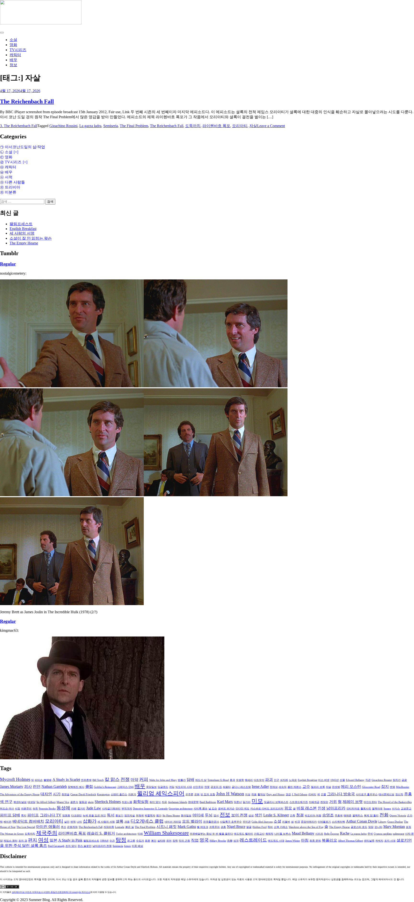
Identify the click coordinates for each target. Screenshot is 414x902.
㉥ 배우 (6, 172)
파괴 (269, 780)
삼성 (251, 815)
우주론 (189, 794)
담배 (190, 780)
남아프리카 (335, 808)
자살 (253, 126)
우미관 (247, 821)
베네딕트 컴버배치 (28, 821)
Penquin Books (47, 808)
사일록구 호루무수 (231, 821)
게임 (171, 787)
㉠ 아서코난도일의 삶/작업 (22, 147)
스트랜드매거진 (298, 802)
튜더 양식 (155, 802)
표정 (408, 827)
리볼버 (286, 821)
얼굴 (249, 827)
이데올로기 (324, 821)
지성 (247, 794)
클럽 (89, 786)
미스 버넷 (323, 780)
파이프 (33, 815)
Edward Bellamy (355, 780)
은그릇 (131, 840)
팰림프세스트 (21, 224)
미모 (257, 801)
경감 (288, 794)
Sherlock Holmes (108, 802)
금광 (404, 780)
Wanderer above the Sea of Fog (306, 827)
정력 (175, 840)
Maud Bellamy (303, 833)
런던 (36, 786)
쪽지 (23, 815)
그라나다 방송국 (341, 794)
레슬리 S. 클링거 (101, 833)
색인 (258, 815)
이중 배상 (137, 846)
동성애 (63, 807)
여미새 (198, 815)
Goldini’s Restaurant (105, 787)
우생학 (240, 780)
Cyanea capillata (383, 833)
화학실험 (141, 802)
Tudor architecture (126, 833)
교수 (306, 786)
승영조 (328, 815)
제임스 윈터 (10, 840)
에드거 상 (201, 780)
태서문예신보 (386, 794)
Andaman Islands (177, 802)
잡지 (385, 786)
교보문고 (406, 808)
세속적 (283, 787)
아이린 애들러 (48, 827)
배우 (13, 60)
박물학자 (150, 815)
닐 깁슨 (212, 808)
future (127, 846)
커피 (143, 779)
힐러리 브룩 (318, 787)
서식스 (396, 808)
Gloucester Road (371, 787)
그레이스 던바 (125, 787)
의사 (28, 786)
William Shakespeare (166, 833)
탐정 (121, 840)
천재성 (274, 787)
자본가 (132, 794)
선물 (342, 780)
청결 (300, 815)
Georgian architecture (181, 808)
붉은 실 (129, 827)
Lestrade (119, 827)
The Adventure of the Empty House (20, 794)
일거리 (247, 802)
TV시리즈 (18, 50)
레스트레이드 (253, 840)
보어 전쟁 (239, 815)
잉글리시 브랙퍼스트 (276, 802)
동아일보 (186, 815)
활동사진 (366, 808)
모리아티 (239, 126)
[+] (15, 152)
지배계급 (314, 802)
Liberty (382, 821)
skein (91, 802)
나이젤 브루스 (282, 833)
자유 (164, 802)
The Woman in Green (12, 833)
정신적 (399, 794)
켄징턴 (324, 802)
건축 (292, 815)
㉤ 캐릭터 (8, 167)
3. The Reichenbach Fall (18, 126)
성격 (236, 840)
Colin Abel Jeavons (262, 821)
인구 (276, 780)
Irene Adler (260, 786)
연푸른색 (86, 780)
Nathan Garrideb (54, 786)
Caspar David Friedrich (83, 794)
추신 (63, 827)
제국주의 (46, 833)
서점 (17, 808)
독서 (111, 815)
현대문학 (193, 802)
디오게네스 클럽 (147, 821)
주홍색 (339, 815)
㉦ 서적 (6, 177)
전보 (225, 815)
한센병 (336, 787)
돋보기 (119, 815)
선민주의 (198, 787)
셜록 (119, 821)
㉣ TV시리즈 (11, 162)
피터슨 (39, 780)
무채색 (140, 815)
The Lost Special (26, 827)
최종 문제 (315, 840)
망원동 (66, 815)
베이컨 (8, 821)
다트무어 (259, 780)
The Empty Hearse (24, 243)
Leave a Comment (271, 126)
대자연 (46, 794)
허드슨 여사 (7, 808)
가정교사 (259, 833)
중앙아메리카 (309, 821)
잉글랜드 (163, 787)
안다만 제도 (242, 808)
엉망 (371, 827)
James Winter (292, 840)
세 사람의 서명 (22, 233)
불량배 (48, 780)
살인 (66, 821)
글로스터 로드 (359, 827)
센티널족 (369, 840)
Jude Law (93, 808)
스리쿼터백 (338, 821)
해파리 (249, 780)
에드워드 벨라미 (243, 833)
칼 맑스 (112, 779)
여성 (43, 840)
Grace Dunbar (395, 821)
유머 (169, 840)
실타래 (161, 840)
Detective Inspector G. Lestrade (150, 808)
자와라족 (109, 827)
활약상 (261, 794)
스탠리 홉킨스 (119, 794)
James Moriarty (11, 786)
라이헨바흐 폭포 (216, 126)
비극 (297, 821)
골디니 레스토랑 (241, 787)
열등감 (83, 802)
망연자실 (129, 815)
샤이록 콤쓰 (200, 808)
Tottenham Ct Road (218, 780)
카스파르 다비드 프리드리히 (266, 808)
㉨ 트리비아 (10, 187)
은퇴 (197, 794)
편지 (32, 840)
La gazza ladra (90, 126)
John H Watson (230, 793)
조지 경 (22, 840)
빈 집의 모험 (208, 794)
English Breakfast (23, 229)
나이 (79, 821)
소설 (13, 40)
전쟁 (125, 779)
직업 (195, 840)
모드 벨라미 (192, 821)
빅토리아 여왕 (313, 815)
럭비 (270, 827)
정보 (13, 65)
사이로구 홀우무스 (367, 794)
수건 (112, 840)
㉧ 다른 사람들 (12, 182)
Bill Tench (98, 780)
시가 (57, 794)
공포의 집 (216, 787)
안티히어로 (353, 808)
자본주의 (26, 808)
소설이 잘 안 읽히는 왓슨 (31, 238)
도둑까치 (193, 126)
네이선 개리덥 (173, 821)
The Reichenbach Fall (27, 101)
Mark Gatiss (187, 827)
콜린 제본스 (294, 787)
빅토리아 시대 (183, 787)
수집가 (140, 840)
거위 (333, 802)
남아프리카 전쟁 (102, 846)
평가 (158, 815)
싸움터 (227, 787)
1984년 (104, 840)
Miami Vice (63, 802)
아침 (305, 840)
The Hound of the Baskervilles (395, 802)
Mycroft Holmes (15, 779)
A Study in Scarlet (66, 780)
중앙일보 (151, 787)
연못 (207, 787)
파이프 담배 (10, 815)
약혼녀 (238, 802)
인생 (321, 808)
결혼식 (74, 802)
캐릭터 (15, 55)
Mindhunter (402, 787)
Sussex (387, 808)
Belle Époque (331, 833)
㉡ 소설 (6, 152)
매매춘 (347, 815)
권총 (223, 827)
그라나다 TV (50, 815)
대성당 (31, 802)
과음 (127, 821)
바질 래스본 (307, 808)
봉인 (153, 840)
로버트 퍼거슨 (226, 808)
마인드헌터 (370, 802)
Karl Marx (225, 802)
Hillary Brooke (218, 840)
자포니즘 (127, 802)
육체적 (269, 833)
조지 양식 (71, 846)
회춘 (147, 840)
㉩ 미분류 (8, 192)
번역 (73, 821)
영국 (204, 840)
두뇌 (209, 815)
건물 (323, 794)
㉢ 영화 (6, 157)
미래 (140, 833)
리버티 (312, 794)
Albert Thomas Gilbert (350, 840)
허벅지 (379, 840)
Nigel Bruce (236, 827)
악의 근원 (184, 840)
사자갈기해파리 (111, 808)
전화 (384, 814)
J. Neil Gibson (299, 794)
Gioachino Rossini (63, 126)
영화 (13, 45)
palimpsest (398, 833)
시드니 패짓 (166, 827)
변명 (392, 787)
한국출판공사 (211, 821)
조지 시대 (390, 840)
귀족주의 (214, 827)
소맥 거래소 (281, 827)
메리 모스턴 (351, 786)
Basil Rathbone (208, 802)
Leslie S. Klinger (276, 815)
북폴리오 (329, 840)
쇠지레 (284, 780)
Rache (345, 833)
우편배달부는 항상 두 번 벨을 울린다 (211, 833)
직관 (368, 780)
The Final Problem (134, 126)
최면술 (65, 794)
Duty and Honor (275, 794)
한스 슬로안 (85, 846)
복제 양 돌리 (371, 815)
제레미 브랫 (353, 802)
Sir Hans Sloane (171, 815)
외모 (288, 808)
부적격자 (126, 808)
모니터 (378, 827)
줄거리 (81, 808)
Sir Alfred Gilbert (46, 802)
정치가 (397, 780)
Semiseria (110, 126)
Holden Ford (260, 827)
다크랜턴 (76, 815)
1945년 (334, 780)
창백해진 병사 (76, 787)
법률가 (182, 780)
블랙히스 (357, 815)
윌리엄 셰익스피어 (160, 793)
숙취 (35, 808)
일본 (53, 840)
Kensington (103, 794)
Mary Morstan (394, 827)
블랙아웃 (377, 808)
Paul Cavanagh (56, 846)
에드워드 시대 (276, 840)
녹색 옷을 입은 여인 (94, 815)
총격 (232, 780)
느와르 (293, 780)
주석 (370, 833)
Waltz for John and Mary (163, 780)
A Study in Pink (70, 840)
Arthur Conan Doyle (361, 821)
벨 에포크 (202, 827)
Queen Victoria (398, 815)
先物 (229, 840)
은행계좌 (72, 827)
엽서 (216, 815)
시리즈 (319, 833)
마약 (134, 780)
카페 (73, 808)
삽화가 (90, 821)
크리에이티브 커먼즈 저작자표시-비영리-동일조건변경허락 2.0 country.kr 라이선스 (51, 892)
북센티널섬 (20, 802)
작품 (254, 794)
